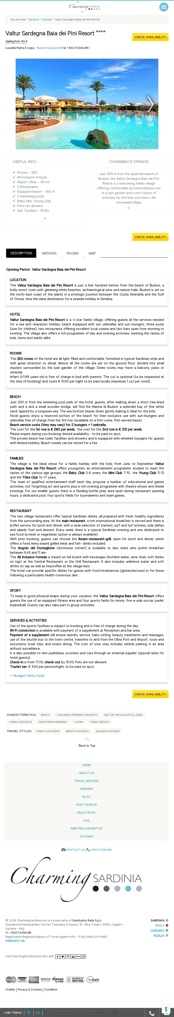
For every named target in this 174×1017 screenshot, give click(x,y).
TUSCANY (157, 931)
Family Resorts (21, 722)
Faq (86, 821)
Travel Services (86, 781)
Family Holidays (47, 731)
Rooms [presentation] (73, 254)
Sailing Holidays (108, 731)
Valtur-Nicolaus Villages (123, 715)
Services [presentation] (49, 254)
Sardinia (86, 789)
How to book (86, 805)
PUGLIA (159, 936)
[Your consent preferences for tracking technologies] (166, 1009)
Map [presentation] (92, 254)
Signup (17, 1013)
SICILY (159, 926)
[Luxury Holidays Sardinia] (90, 7)
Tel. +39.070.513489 (74, 48)
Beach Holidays (77, 731)
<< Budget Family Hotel (27, 676)
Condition (50, 990)
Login (7, 1013)
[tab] (21, 253)
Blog (86, 797)
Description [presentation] (21, 254)
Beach (45, 715)
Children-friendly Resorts (77, 715)
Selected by (86, 813)
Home (86, 765)
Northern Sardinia (53, 722)
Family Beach (99, 722)
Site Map (86, 837)
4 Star (78, 722)
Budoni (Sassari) (48, 48)
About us (86, 773)
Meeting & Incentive (86, 829)
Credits (10, 990)
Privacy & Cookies (30, 990)
